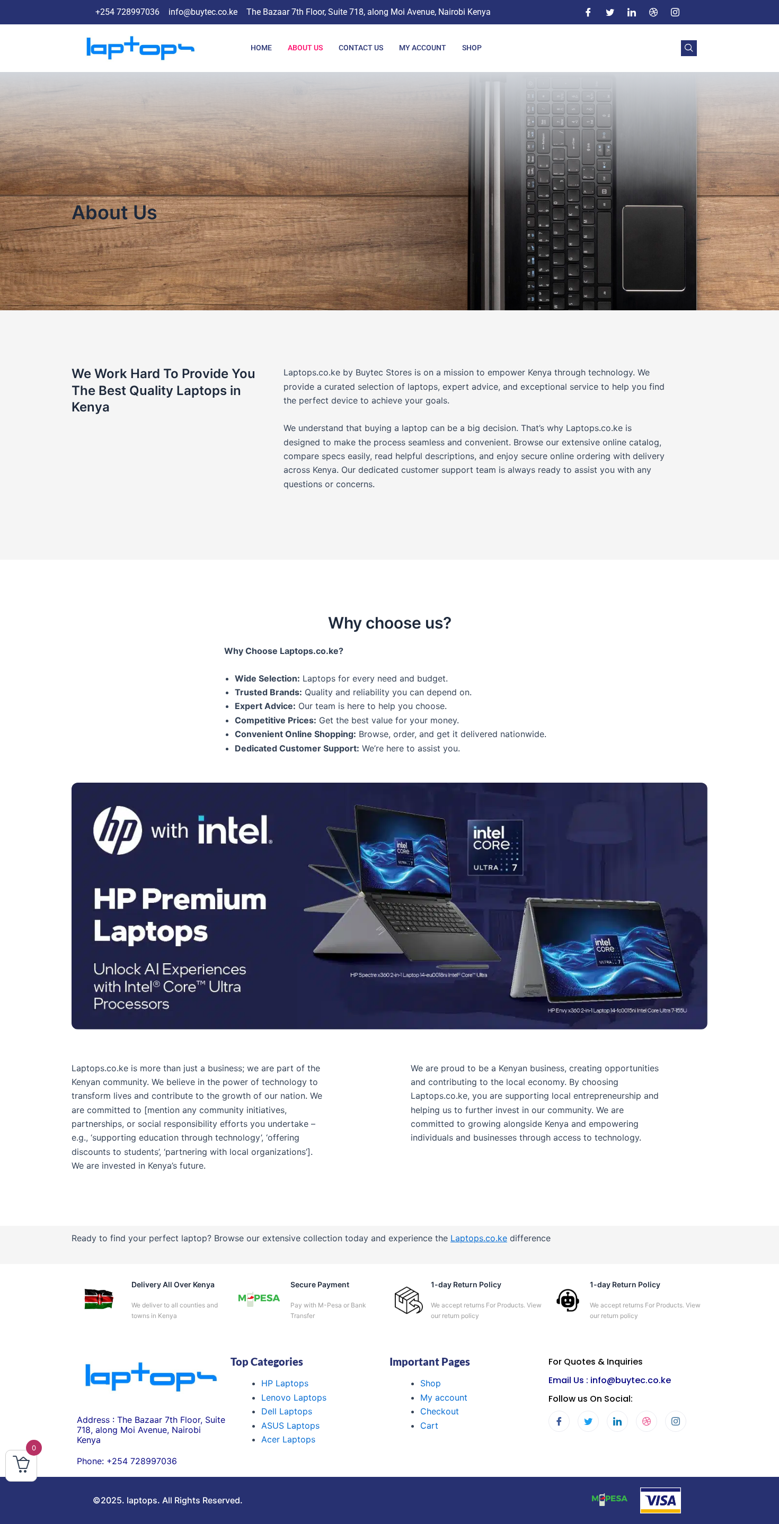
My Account (422, 47)
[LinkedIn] (632, 12)
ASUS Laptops (290, 1425)
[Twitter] (610, 12)
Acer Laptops (288, 1439)
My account (443, 1397)
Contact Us (361, 47)
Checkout (439, 1411)
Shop (472, 47)
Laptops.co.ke (478, 1238)
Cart (429, 1425)
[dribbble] (646, 1421)
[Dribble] (653, 12)
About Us (305, 47)
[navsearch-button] (689, 48)
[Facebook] (588, 12)
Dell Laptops (286, 1411)
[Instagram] (675, 12)
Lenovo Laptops (293, 1397)
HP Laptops (284, 1383)
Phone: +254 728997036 (127, 1461)
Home (261, 47)
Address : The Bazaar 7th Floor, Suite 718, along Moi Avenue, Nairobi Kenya (151, 1429)
